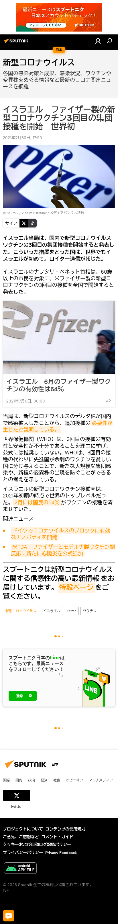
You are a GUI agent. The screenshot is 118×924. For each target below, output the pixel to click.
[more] (108, 400)
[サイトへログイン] (98, 40)
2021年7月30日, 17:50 (22, 137)
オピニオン (74, 780)
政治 (31, 780)
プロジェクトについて (23, 829)
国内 (18, 780)
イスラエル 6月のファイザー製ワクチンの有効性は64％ (58, 385)
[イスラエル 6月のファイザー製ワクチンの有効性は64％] (59, 337)
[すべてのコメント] (8, 915)
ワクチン (90, 611)
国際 (6, 780)
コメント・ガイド (57, 836)
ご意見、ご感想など (21, 836)
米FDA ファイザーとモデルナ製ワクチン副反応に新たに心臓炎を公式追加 (63, 550)
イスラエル (51, 611)
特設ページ (76, 587)
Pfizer (71, 611)
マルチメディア (101, 780)
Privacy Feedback (61, 852)
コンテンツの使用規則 (65, 829)
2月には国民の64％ (37, 502)
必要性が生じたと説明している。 (58, 426)
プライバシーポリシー (23, 852)
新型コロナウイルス (20, 611)
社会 (56, 780)
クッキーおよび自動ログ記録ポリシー (37, 844)
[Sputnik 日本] (17, 43)
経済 (44, 780)
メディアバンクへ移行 (67, 213)
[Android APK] (20, 868)
